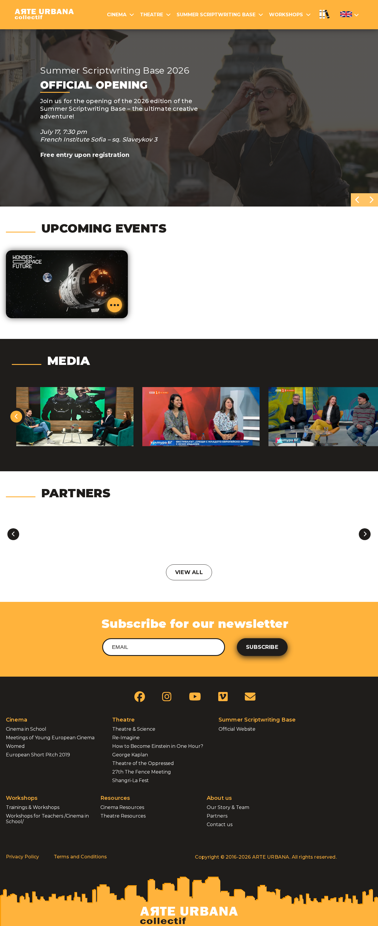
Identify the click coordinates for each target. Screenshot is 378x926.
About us (219, 798)
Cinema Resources (122, 807)
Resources (115, 798)
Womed (15, 746)
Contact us (219, 824)
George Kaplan (130, 755)
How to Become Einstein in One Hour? (157, 746)
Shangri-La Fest (130, 780)
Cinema (116, 14)
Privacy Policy (22, 857)
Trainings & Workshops (32, 807)
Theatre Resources (123, 816)
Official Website (237, 729)
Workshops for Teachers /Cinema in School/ (47, 818)
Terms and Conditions (80, 857)
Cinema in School (26, 729)
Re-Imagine (126, 737)
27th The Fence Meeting (141, 772)
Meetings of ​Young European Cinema (50, 737)
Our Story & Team (228, 807)
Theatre (151, 14)
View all (189, 572)
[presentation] (357, 200)
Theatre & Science (133, 729)
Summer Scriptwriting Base (216, 14)
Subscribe (262, 647)
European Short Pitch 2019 (38, 755)
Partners (217, 816)
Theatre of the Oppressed (143, 763)
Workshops (286, 14)
